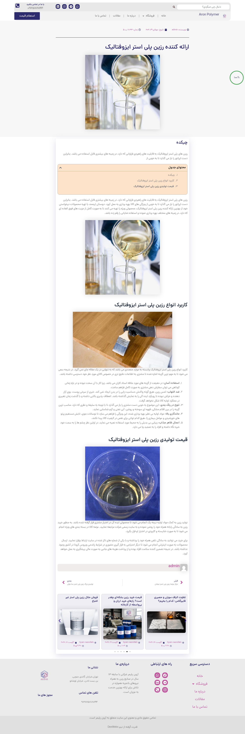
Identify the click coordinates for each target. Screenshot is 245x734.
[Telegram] (165, 682)
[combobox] (203, 7)
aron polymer (209, 14)
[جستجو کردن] (174, 7)
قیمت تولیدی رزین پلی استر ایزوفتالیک (154, 186)
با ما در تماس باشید (35, 4)
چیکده (171, 175)
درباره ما (131, 16)
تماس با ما (100, 16)
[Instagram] (165, 690)
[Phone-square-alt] (157, 690)
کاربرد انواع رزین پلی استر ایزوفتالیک (155, 181)
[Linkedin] (157, 682)
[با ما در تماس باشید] (17, 5)
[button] (60, 167)
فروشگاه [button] (150, 16)
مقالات (116, 16)
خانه (163, 16)
